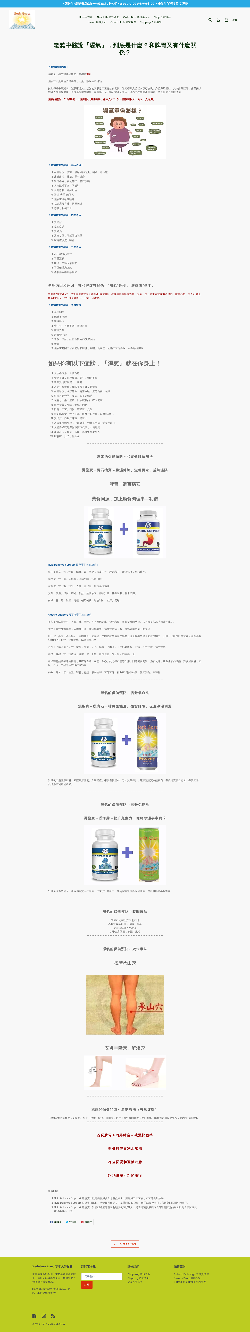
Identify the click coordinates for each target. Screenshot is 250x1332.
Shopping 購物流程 (139, 1274)
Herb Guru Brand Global (53, 1324)
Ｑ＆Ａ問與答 (135, 1282)
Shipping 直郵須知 (138, 1278)
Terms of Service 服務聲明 (190, 1282)
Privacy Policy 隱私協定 (188, 1278)
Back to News (127, 1244)
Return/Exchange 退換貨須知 (191, 1274)
